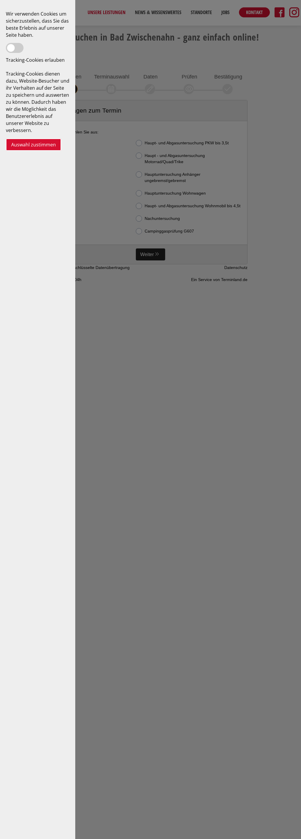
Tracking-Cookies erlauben (35, 60)
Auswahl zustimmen (33, 144)
